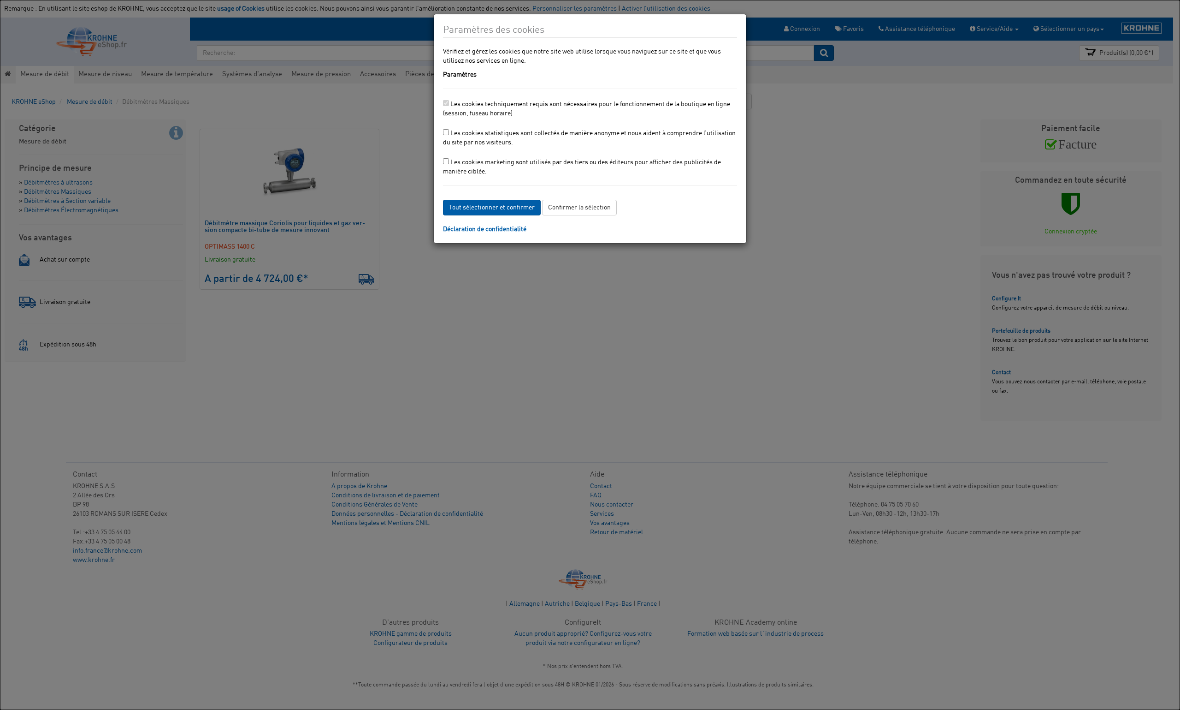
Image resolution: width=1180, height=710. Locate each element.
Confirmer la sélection (579, 207)
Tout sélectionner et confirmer (492, 207)
